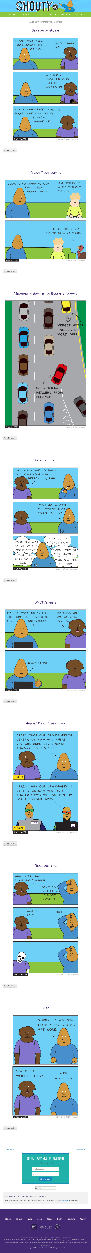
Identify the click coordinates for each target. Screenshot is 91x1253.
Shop (78, 14)
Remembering (45, 865)
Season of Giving (45, 30)
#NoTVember (45, 602)
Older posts (8, 1149)
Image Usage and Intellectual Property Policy (34, 1237)
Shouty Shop (64, 1200)
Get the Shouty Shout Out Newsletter (45, 1158)
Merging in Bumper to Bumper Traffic (45, 293)
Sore (45, 1007)
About (83, 1218)
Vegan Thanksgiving (45, 172)
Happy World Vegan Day (46, 723)
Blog (53, 14)
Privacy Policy (66, 1237)
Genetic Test (45, 460)
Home (13, 14)
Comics (27, 14)
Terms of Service (55, 1237)
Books (65, 14)
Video (40, 14)
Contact (71, 1218)
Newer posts (82, 1149)
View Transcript (9, 150)
